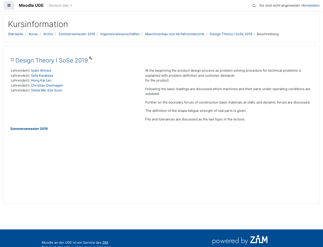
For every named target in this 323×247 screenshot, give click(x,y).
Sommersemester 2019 (77, 34)
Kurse (33, 34)
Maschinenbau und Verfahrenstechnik (174, 34)
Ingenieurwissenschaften (120, 34)
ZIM (105, 242)
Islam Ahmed (41, 70)
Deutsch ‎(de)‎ (59, 5)
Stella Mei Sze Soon (46, 90)
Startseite (15, 34)
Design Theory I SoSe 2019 (231, 34)
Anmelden (310, 5)
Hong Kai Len (41, 80)
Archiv (48, 34)
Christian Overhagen (47, 85)
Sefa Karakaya (42, 75)
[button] (254, 5)
